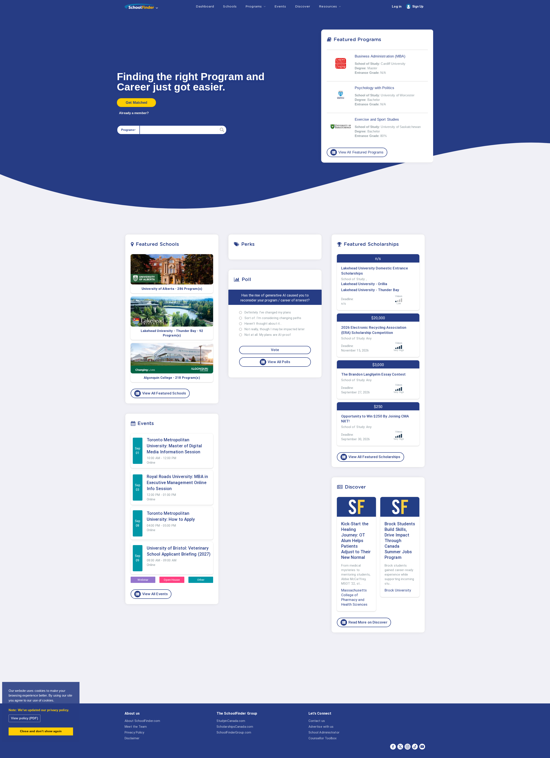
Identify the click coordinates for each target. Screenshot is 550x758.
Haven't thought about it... (263, 324)
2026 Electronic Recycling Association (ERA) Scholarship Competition (373, 330)
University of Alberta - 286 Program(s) (172, 289)
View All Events (151, 594)
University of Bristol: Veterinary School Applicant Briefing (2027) (179, 551)
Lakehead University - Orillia (364, 284)
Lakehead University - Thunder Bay (370, 290)
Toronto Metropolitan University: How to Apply (171, 516)
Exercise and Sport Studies (377, 119)
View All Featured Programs (357, 152)
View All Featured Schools (160, 393)
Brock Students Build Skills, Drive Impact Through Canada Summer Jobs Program (400, 540)
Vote (275, 350)
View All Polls (275, 362)
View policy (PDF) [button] (24, 718)
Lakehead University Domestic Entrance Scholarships (374, 270)
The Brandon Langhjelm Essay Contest (373, 374)
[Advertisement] (378, 669)
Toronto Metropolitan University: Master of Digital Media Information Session (174, 445)
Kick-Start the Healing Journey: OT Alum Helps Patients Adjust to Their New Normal (356, 540)
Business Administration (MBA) (380, 56)
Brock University (398, 590)
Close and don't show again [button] (41, 731)
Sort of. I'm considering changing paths (272, 318)
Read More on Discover (364, 622)
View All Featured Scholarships (370, 457)
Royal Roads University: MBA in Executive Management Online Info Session (177, 482)
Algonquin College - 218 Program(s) (172, 378)
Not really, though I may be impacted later (274, 329)
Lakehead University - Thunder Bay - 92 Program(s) (172, 333)
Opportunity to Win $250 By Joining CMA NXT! (375, 418)
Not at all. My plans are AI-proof (267, 335)
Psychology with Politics (374, 88)
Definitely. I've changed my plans (267, 312)
